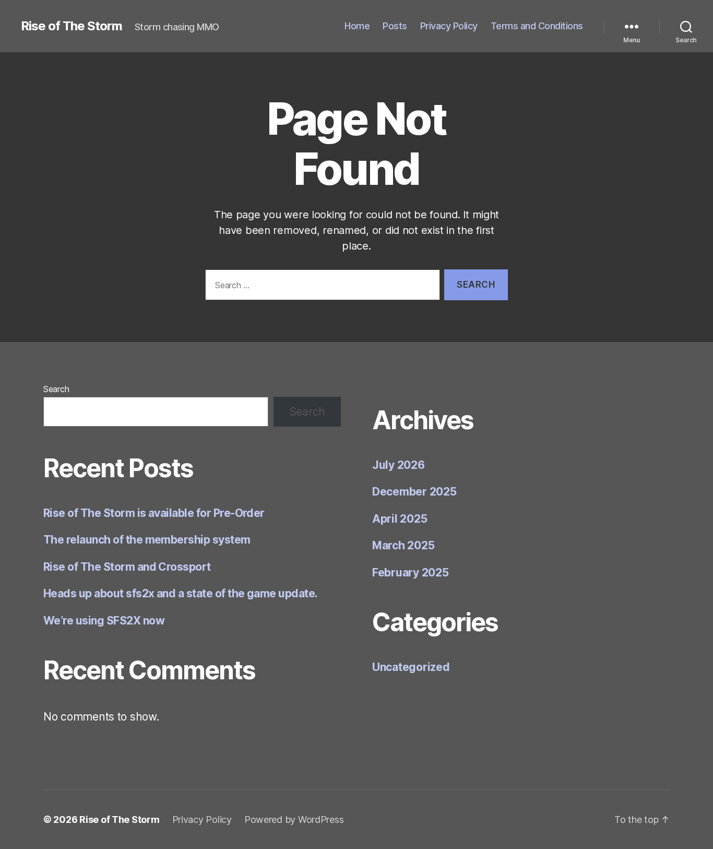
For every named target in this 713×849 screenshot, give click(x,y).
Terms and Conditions (537, 25)
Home (357, 25)
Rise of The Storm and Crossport (127, 566)
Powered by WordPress (294, 819)
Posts (395, 25)
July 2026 (398, 464)
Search (56, 389)
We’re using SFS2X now (103, 620)
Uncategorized (411, 667)
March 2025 (403, 545)
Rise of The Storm (71, 26)
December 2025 (414, 491)
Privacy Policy (449, 25)
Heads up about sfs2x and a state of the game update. (180, 593)
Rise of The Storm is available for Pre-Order (154, 513)
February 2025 (410, 572)
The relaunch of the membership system (147, 539)
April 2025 (399, 518)
